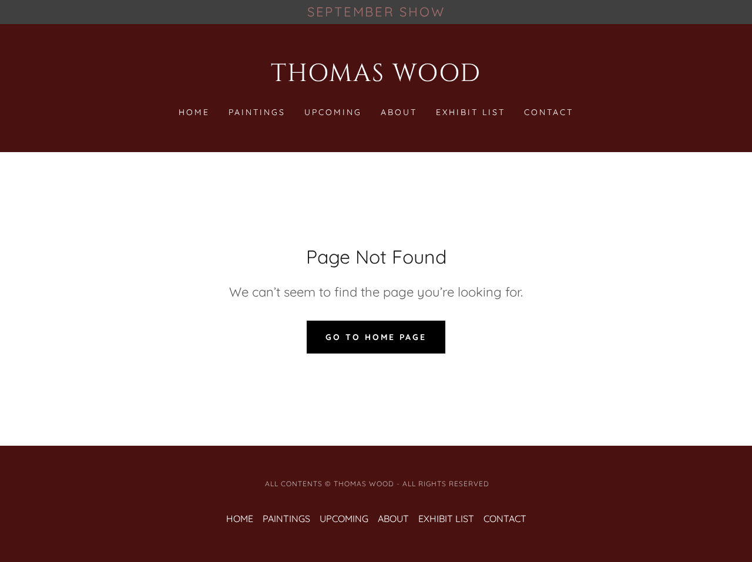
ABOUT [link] (399, 112)
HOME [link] (194, 112)
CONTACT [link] (548, 112)
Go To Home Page (376, 337)
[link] (376, 77)
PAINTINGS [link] (257, 112)
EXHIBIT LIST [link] (470, 112)
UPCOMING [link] (333, 112)
